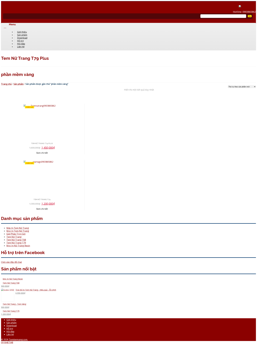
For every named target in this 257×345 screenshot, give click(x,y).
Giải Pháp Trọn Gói (15, 233)
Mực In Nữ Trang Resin (18, 245)
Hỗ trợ (9, 328)
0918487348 (7, 342)
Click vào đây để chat (11, 262)
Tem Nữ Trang (14, 236)
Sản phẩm (19, 84)
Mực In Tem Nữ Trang (17, 230)
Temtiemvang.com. (18, 339)
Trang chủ (6, 84)
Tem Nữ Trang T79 (16, 242)
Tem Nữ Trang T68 (16, 239)
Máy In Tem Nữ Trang (17, 228)
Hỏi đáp (10, 331)
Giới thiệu (11, 319)
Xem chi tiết (42, 152)
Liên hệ (20, 46)
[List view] (8, 96)
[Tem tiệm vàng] (247, 6)
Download (11, 325)
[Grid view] (3, 96)
